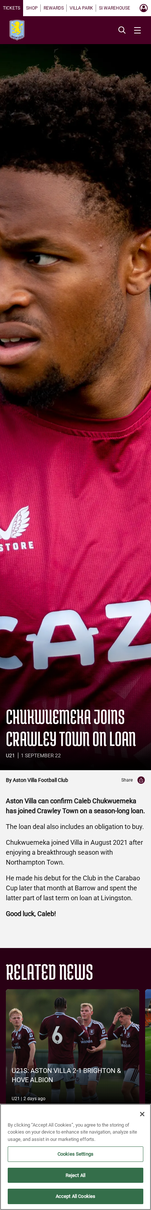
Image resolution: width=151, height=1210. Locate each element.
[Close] (142, 1114)
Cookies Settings (75, 1154)
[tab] (11, 8)
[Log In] (143, 8)
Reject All (75, 1175)
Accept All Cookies (75, 1196)
